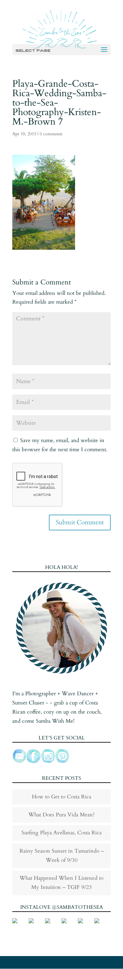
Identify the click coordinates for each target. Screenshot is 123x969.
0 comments (51, 134)
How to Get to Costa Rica (61, 796)
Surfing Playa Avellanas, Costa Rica (61, 832)
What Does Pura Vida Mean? (61, 814)
